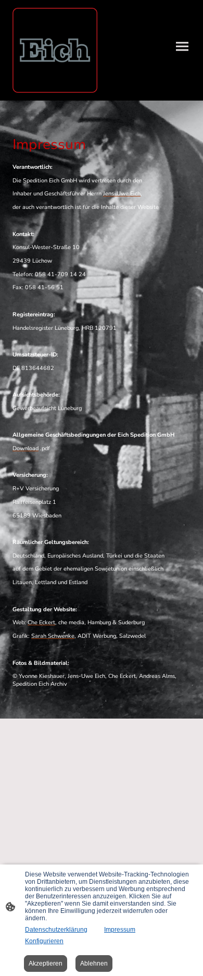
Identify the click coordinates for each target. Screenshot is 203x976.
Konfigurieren (44, 941)
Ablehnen (94, 963)
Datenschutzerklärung (56, 929)
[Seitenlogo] (54, 50)
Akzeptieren (45, 963)
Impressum (119, 929)
